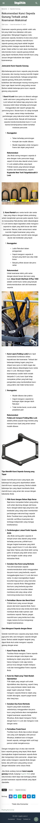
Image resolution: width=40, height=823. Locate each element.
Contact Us (26, 819)
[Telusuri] (36, 4)
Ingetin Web (25, 774)
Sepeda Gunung (15, 9)
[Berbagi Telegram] (33, 796)
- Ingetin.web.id (22, 816)
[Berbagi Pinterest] (24, 796)
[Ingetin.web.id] (20, 5)
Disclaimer (11, 819)
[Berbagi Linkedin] (29, 796)
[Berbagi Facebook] (11, 796)
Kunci (11, 790)
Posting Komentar (8, 810)
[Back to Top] (36, 819)
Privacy (19, 819)
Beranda (4, 9)
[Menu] (3, 3)
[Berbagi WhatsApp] (20, 796)
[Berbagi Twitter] (15, 796)
